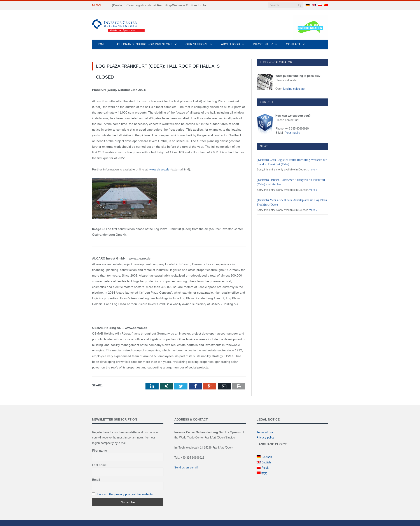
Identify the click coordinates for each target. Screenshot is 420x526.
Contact (293, 44)
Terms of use (265, 432)
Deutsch (266, 457)
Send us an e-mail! (186, 467)
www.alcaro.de (159, 169)
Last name (99, 465)
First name (99, 450)
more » (313, 169)
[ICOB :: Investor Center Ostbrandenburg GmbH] (118, 24)
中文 (264, 473)
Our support (197, 44)
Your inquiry (292, 132)
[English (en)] (314, 5)
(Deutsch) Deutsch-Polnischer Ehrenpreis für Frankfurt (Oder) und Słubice (162, 5)
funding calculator (294, 88)
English (266, 462)
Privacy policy (266, 437)
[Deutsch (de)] (308, 5)
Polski (265, 467)
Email (96, 479)
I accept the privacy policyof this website (125, 494)
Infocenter (263, 44)
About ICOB (230, 44)
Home (101, 44)
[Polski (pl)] (320, 5)
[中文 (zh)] (326, 5)
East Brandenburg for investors (143, 44)
